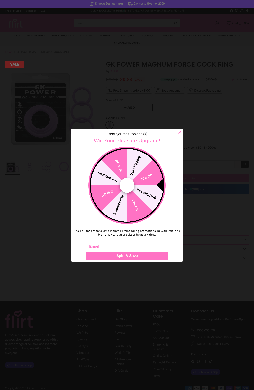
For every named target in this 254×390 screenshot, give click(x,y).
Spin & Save (127, 256)
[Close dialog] (180, 132)
